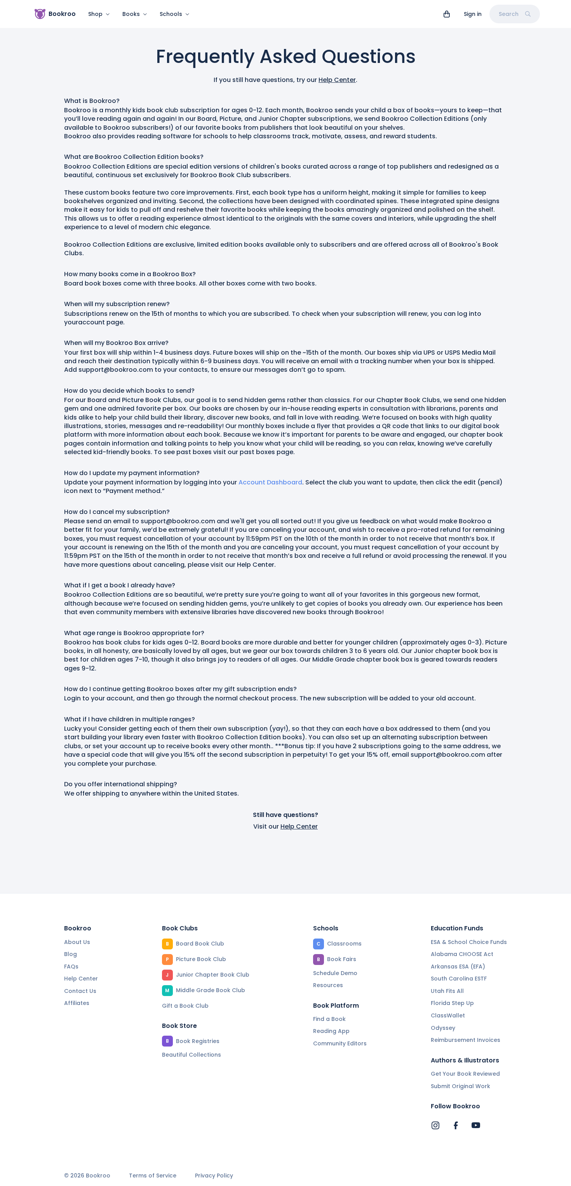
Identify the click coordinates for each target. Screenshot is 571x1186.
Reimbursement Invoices (465, 1040)
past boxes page (266, 452)
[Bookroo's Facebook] (455, 1125)
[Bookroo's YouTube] (476, 1125)
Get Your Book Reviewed (465, 1074)
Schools (171, 14)
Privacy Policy (214, 1175)
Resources (328, 985)
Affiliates (76, 1003)
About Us (77, 942)
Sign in (473, 14)
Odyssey (443, 1028)
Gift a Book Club (185, 1006)
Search (509, 14)
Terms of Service (152, 1175)
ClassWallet (448, 1015)
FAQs (71, 966)
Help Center (337, 79)
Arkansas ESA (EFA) (458, 966)
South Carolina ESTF (459, 978)
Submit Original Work (460, 1086)
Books (131, 14)
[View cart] (446, 14)
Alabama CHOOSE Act (462, 954)
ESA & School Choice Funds (469, 942)
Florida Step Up (452, 1003)
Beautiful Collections (191, 1055)
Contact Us (80, 991)
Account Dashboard (270, 482)
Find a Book (329, 1019)
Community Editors (340, 1043)
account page (100, 322)
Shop (95, 14)
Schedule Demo (335, 973)
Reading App (331, 1031)
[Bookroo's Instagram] (435, 1125)
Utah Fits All (447, 991)
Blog (70, 954)
